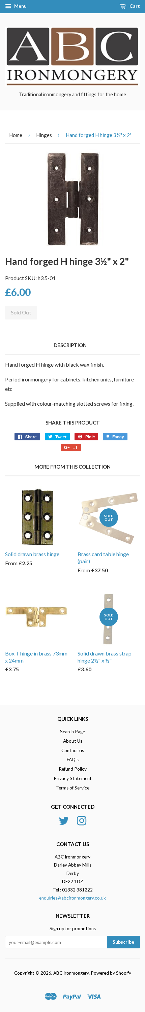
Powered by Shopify (111, 973)
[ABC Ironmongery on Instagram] (82, 819)
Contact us (72, 750)
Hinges (44, 135)
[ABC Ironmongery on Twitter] (64, 819)
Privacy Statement (73, 778)
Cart (134, 6)
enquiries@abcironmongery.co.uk (72, 898)
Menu (20, 6)
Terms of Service (72, 787)
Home (15, 135)
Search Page (72, 731)
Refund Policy (73, 769)
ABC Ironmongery (71, 973)
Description (70, 345)
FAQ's (73, 759)
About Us (72, 741)
